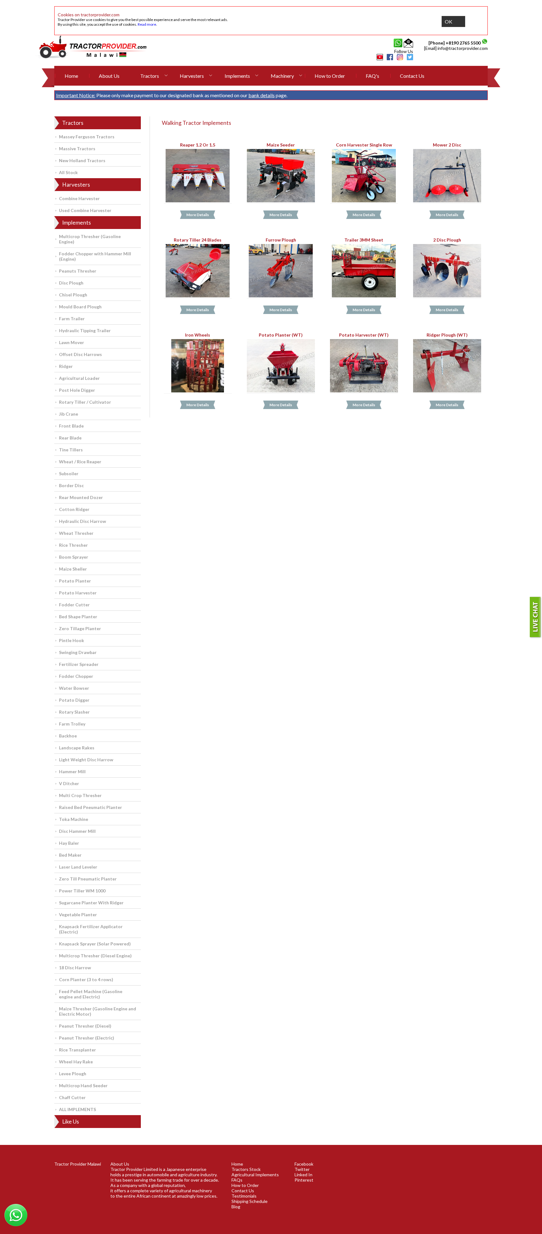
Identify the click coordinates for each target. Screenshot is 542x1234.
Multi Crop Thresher (80, 795)
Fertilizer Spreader (78, 664)
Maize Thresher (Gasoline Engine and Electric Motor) (97, 1011)
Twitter (302, 1169)
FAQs (236, 1180)
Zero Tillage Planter (80, 628)
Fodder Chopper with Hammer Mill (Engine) (95, 256)
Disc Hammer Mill (77, 831)
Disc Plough (71, 282)
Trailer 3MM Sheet (363, 239)
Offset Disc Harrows (80, 354)
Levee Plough (72, 1073)
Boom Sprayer (73, 557)
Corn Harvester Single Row (364, 144)
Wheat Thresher (76, 533)
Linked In (303, 1174)
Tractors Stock (246, 1169)
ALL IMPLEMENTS (77, 1109)
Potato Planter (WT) (281, 335)
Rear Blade (70, 437)
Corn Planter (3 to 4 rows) (86, 979)
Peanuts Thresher (77, 271)
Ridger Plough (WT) (447, 335)
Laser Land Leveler (78, 867)
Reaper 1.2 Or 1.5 (197, 144)
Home (71, 76)
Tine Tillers (71, 449)
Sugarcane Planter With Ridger (91, 902)
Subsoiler (68, 473)
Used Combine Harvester (85, 210)
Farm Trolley (72, 723)
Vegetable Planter (78, 914)
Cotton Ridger (74, 509)
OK (448, 21)
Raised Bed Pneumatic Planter (90, 807)
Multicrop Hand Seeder (83, 1085)
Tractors (149, 76)
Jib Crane (68, 414)
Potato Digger (74, 700)
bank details (261, 95)
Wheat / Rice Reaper (80, 461)
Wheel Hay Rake (76, 1061)
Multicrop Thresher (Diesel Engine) (95, 955)
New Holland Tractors (82, 160)
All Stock (68, 172)
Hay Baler (69, 843)
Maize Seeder (281, 144)
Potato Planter (75, 580)
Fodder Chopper (76, 676)
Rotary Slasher (74, 712)
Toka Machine (73, 819)
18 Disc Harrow (75, 967)
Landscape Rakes (76, 747)
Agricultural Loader (79, 378)
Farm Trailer (72, 318)
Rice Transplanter (77, 1049)
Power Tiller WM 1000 (82, 890)
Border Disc (71, 485)
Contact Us (412, 76)
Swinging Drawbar (78, 652)
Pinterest (304, 1180)
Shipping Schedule (249, 1201)
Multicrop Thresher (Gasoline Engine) (90, 239)
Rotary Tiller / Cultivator (85, 402)
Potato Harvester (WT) (364, 335)
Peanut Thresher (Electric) (86, 1037)
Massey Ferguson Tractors (86, 136)
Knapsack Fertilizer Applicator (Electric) (91, 929)
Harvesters (192, 76)
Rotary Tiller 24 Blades (197, 239)
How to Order (330, 76)
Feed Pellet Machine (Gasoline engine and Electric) (90, 994)
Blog (235, 1206)
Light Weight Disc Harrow (86, 759)
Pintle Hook (71, 640)
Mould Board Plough (80, 306)
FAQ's (372, 76)
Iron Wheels (197, 335)
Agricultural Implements (255, 1174)
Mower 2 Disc (447, 144)
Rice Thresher (73, 545)
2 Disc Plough (447, 239)
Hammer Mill (72, 771)
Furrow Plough (281, 239)
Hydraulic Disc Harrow (82, 521)
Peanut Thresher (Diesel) (85, 1026)
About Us (109, 76)
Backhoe (68, 735)
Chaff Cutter (72, 1097)
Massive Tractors (77, 148)
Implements (237, 76)
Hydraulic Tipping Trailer (85, 330)
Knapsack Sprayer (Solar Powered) (95, 943)
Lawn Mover (71, 342)
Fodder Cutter (74, 604)
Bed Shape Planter (78, 616)
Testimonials (244, 1196)
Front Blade (71, 425)
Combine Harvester (79, 198)
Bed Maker (70, 855)
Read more (147, 24)
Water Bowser (74, 688)
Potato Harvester (78, 592)
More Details (197, 215)
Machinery (282, 76)
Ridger (66, 366)
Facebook (304, 1164)
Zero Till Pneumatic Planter (88, 878)
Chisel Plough (73, 294)
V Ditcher (69, 783)
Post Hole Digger (77, 390)
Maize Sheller (73, 569)
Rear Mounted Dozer (81, 497)
